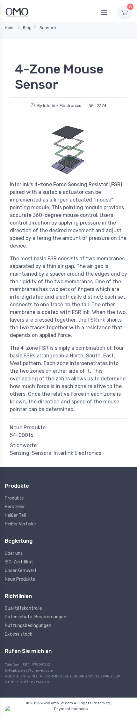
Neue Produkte (20, 579)
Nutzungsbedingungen (28, 625)
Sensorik (48, 27)
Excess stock (18, 634)
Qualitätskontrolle (23, 608)
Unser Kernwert (21, 570)
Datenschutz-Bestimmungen (35, 617)
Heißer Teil (15, 515)
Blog (27, 27)
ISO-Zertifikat (19, 562)
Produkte (14, 498)
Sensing (19, 453)
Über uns (14, 553)
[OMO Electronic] (17, 12)
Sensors (41, 453)
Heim (10, 27)
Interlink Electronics (77, 453)
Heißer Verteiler (20, 524)
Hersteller (15, 506)
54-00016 (21, 435)
